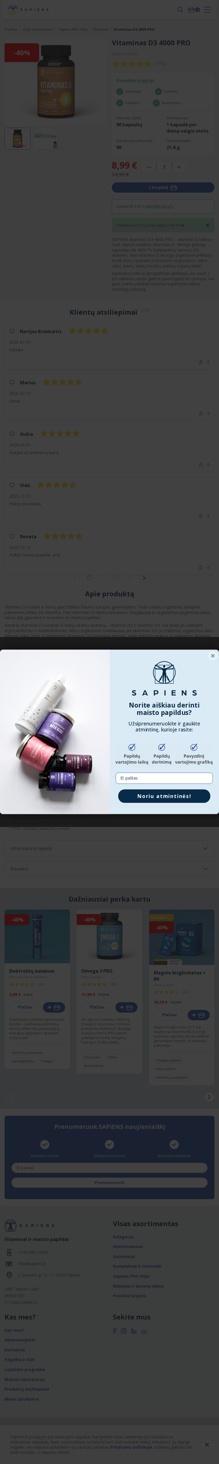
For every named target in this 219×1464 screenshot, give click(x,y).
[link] (164, 678)
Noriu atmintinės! (164, 796)
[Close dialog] (213, 656)
